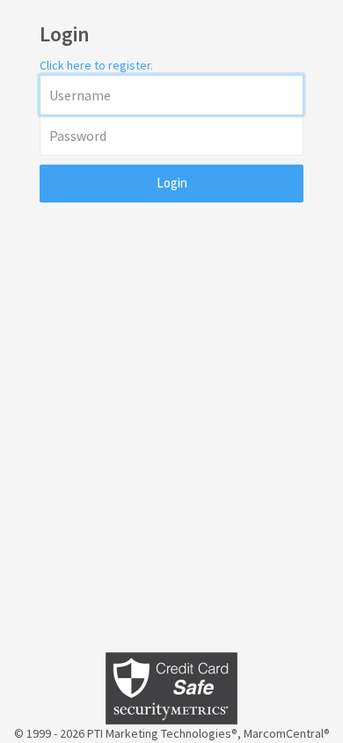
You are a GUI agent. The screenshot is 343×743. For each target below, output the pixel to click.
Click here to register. (96, 65)
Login (172, 182)
